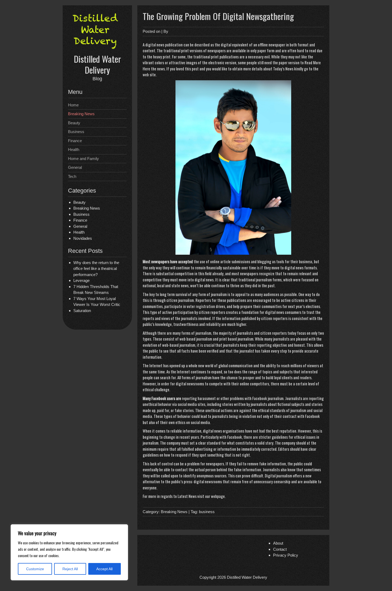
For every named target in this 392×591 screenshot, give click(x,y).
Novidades (82, 238)
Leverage (81, 280)
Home (73, 105)
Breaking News (81, 113)
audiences (271, 294)
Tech (72, 176)
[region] (69, 552)
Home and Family (83, 158)
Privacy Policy (285, 555)
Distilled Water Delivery (97, 64)
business (207, 511)
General (75, 167)
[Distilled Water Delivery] (97, 50)
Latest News (187, 496)
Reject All (70, 569)
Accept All (104, 569)
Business (76, 131)
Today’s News (283, 68)
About (278, 543)
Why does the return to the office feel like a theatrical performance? (96, 268)
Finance (75, 140)
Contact (280, 549)
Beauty (74, 123)
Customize (35, 569)
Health (73, 149)
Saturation (82, 310)
